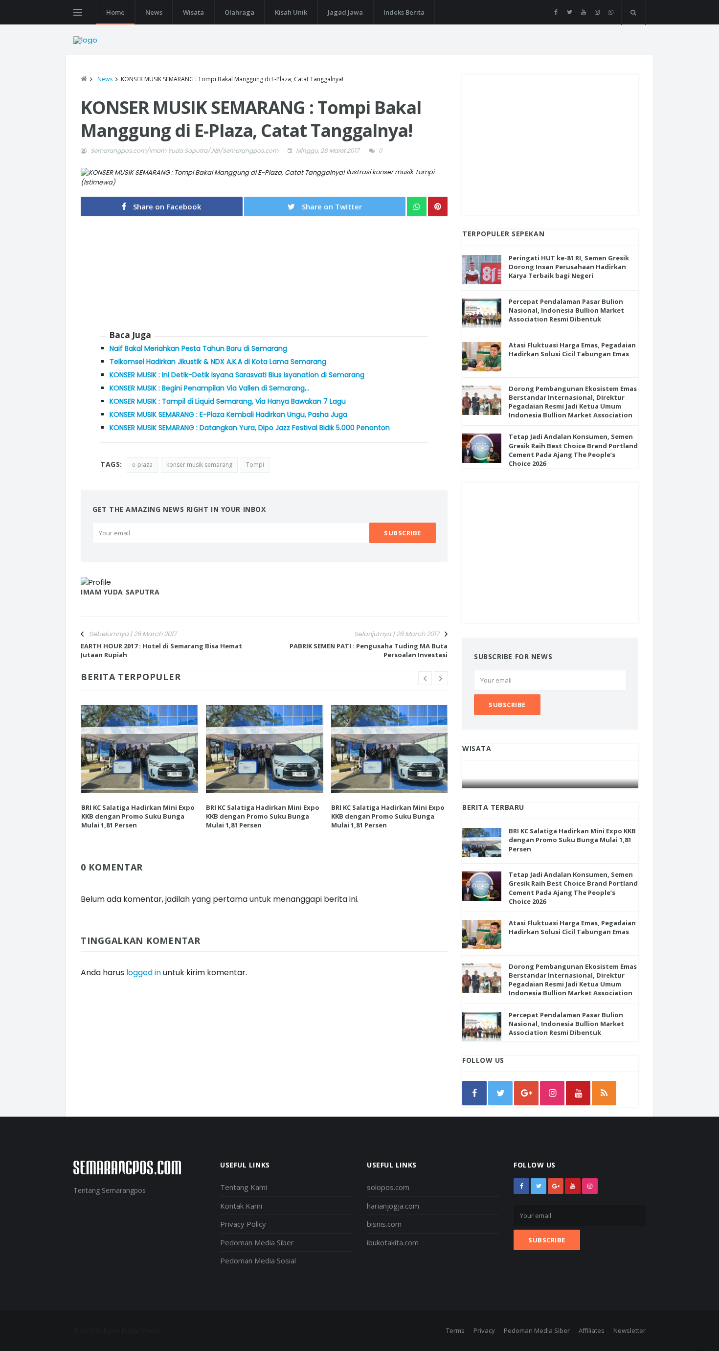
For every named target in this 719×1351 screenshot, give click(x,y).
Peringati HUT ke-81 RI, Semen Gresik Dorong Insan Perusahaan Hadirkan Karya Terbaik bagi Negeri (569, 266)
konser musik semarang (199, 464)
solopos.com (388, 1187)
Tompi (255, 464)
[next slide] (441, 678)
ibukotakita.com (393, 1242)
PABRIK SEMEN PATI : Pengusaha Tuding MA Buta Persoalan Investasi (369, 650)
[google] (526, 1093)
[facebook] (556, 12)
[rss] (604, 1093)
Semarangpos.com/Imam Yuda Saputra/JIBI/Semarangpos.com (184, 150)
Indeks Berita (404, 12)
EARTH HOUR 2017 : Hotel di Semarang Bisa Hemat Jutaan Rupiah (161, 650)
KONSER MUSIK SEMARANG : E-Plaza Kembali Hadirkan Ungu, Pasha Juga (228, 414)
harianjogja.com (393, 1206)
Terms (455, 1330)
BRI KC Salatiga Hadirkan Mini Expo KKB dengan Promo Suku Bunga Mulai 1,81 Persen (138, 816)
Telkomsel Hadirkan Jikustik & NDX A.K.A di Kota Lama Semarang (218, 361)
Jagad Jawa (345, 12)
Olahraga (239, 12)
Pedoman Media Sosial (258, 1260)
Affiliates (592, 1330)
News (153, 12)
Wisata (193, 12)
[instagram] (597, 12)
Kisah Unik (291, 12)
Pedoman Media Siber (257, 1242)
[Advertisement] (550, 143)
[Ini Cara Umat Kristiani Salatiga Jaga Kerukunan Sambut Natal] (551, 778)
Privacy (484, 1330)
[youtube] (583, 12)
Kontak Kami (241, 1206)
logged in (143, 972)
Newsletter (629, 1330)
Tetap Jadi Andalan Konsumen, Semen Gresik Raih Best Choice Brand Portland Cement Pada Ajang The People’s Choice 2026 (573, 450)
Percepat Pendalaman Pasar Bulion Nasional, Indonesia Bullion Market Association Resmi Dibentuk (566, 310)
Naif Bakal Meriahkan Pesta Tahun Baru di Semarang (198, 348)
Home (115, 12)
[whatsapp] (610, 12)
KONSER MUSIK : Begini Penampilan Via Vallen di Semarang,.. (209, 388)
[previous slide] (425, 678)
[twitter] (569, 12)
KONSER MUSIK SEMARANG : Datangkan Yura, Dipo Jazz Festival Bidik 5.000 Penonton (250, 428)
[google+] (555, 1186)
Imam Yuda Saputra (120, 591)
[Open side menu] (77, 12)
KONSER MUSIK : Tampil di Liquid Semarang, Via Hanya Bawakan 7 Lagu (228, 401)
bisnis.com (384, 1224)
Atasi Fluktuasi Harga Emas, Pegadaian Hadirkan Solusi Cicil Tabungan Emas (572, 349)
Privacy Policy (243, 1224)
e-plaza (142, 464)
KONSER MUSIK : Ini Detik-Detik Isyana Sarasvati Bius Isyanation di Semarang (237, 375)
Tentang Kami (243, 1187)
